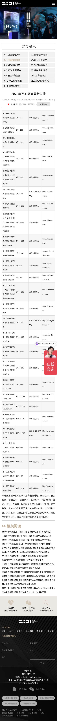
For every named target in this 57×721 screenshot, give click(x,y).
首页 (4, 631)
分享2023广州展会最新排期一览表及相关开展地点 (22, 560)
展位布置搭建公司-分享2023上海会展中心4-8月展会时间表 (26, 532)
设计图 (19, 631)
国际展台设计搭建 (9, 710)
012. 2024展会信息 (40, 80)
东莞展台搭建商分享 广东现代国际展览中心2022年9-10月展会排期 (29, 576)
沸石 (43, 712)
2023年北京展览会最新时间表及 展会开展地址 (21, 568)
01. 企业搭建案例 (12, 54)
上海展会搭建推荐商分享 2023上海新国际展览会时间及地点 (26, 536)
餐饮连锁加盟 (7, 712)
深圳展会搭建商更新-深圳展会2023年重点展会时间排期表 (26, 552)
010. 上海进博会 (38, 75)
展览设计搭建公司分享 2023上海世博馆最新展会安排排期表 (26, 540)
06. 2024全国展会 (39, 65)
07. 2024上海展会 (12, 70)
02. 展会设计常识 (39, 54)
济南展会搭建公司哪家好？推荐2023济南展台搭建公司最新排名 (28, 572)
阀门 (39, 710)
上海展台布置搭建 (10, 703)
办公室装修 (32, 712)
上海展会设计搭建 (28, 703)
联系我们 (51, 631)
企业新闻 (29, 631)
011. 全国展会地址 (13, 80)
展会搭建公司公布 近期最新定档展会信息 (19, 584)
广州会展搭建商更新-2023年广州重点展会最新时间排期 (25, 556)
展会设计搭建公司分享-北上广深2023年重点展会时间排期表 (27, 544)
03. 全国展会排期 (12, 59)
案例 (11, 631)
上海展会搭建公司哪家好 (46, 698)
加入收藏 (13, 104)
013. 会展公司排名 (13, 85)
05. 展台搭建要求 (12, 65)
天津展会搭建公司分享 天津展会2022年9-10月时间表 (24, 592)
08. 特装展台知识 (39, 70)
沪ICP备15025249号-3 (28, 682)
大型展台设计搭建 (10, 698)
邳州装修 (20, 712)
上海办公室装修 (26, 710)
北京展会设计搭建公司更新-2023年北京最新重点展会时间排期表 (28, 548)
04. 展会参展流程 (39, 59)
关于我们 (40, 631)
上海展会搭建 (7, 715)
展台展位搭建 (28, 698)
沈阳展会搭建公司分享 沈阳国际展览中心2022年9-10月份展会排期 (29, 580)
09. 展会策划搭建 (12, 75)
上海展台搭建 (22, 715)
